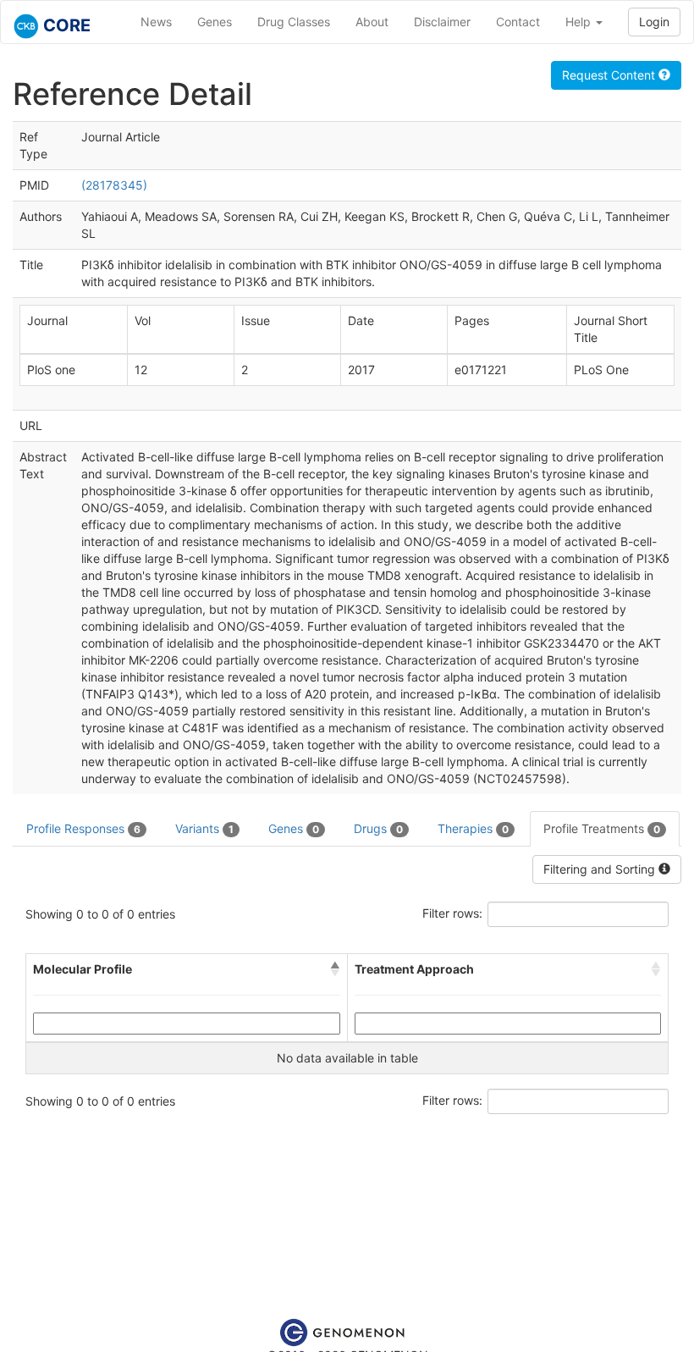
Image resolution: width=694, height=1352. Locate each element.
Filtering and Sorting (600, 869)
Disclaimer (442, 21)
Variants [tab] (204, 828)
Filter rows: (452, 913)
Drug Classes (293, 21)
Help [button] (579, 21)
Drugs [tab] (378, 828)
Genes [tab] (293, 828)
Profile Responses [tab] (83, 828)
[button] (335, 969)
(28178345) (114, 185)
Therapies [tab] (473, 828)
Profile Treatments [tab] (601, 828)
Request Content (610, 75)
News (156, 21)
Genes (214, 21)
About (371, 21)
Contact (518, 21)
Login (654, 21)
